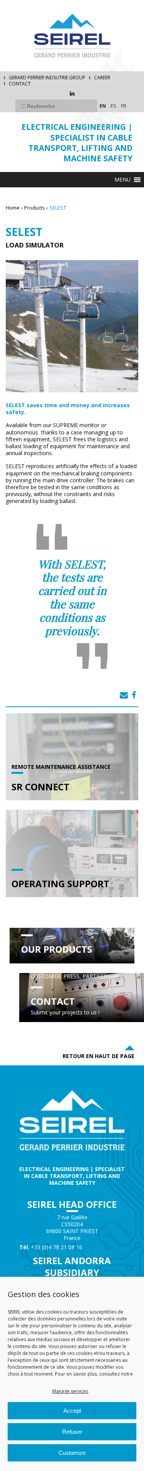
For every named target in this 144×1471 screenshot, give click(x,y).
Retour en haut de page (98, 1056)
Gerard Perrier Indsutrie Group (47, 78)
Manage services (70, 1391)
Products (34, 207)
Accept (72, 1410)
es (113, 105)
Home (13, 207)
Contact (20, 84)
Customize (72, 1453)
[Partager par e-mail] (124, 695)
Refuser (72, 1431)
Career (102, 78)
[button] (122, 179)
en (102, 105)
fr (123, 105)
